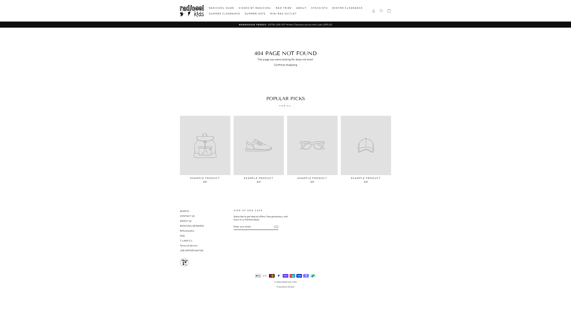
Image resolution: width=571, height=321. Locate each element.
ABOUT (301, 7)
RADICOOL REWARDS (192, 225)
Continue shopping (285, 64)
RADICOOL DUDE (221, 7)
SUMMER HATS (255, 13)
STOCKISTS (319, 7)
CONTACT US (187, 216)
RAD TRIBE (284, 7)
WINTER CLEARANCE (347, 7)
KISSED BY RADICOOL (255, 7)
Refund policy (187, 230)
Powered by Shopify (285, 286)
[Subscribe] (276, 227)
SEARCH (184, 211)
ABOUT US (186, 220)
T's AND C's (186, 240)
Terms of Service (188, 245)
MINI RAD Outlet (283, 13)
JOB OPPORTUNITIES (191, 250)
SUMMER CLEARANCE (224, 13)
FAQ (182, 235)
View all (285, 106)
